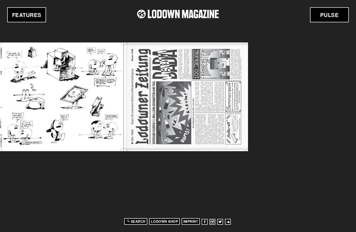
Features (26, 15)
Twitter (220, 222)
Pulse (329, 15)
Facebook (205, 222)
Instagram (212, 222)
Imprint (190, 221)
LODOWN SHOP (164, 221)
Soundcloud (228, 222)
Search (138, 221)
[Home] (178, 14)
